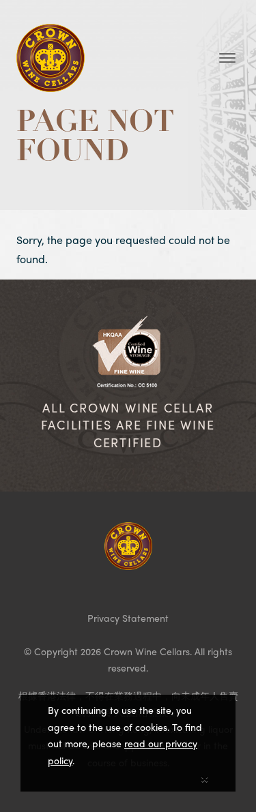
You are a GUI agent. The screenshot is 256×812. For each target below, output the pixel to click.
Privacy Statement (128, 618)
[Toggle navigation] (227, 57)
